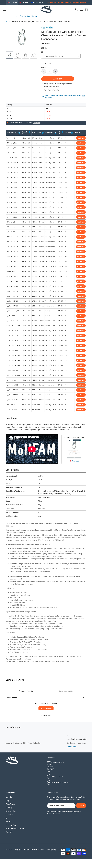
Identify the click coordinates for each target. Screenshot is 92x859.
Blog (7, 801)
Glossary (9, 832)
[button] (4, 9)
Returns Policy (11, 811)
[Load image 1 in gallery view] (9, 55)
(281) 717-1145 (57, 777)
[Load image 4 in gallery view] (33, 55)
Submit (81, 805)
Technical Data (11, 825)
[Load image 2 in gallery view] (17, 55)
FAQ (7, 818)
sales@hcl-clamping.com (61, 782)
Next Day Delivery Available (76, 16)
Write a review (46, 708)
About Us (9, 797)
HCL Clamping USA (17, 849)
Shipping (9, 807)
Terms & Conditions (53, 814)
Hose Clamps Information (15, 828)
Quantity (44, 67)
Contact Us (9, 814)
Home (8, 21)
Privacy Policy (51, 849)
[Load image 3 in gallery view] (25, 55)
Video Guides (10, 804)
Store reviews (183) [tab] (66, 691)
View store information (52, 90)
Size (42, 52)
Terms (42, 849)
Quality (8, 821)
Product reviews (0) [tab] (26, 691)
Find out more (39, 747)
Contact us (36, 123)
